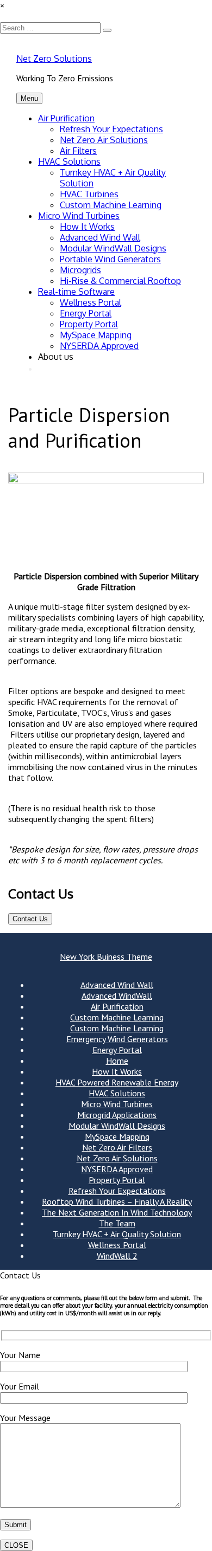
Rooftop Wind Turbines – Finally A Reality (117, 1201)
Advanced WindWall (117, 995)
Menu (29, 98)
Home (117, 1060)
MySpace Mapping (96, 334)
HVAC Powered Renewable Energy (116, 1082)
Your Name (20, 1354)
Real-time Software (76, 291)
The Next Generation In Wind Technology (117, 1212)
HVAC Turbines (89, 194)
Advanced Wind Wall (100, 237)
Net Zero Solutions (54, 58)
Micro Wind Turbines (79, 215)
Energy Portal (85, 313)
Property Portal (89, 324)
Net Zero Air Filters (117, 1147)
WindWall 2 (117, 1255)
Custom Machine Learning (110, 204)
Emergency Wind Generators (117, 1038)
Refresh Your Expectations (111, 129)
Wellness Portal (90, 302)
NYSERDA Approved (99, 345)
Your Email (19, 1386)
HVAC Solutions (69, 161)
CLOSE (16, 1545)
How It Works (87, 226)
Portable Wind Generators (110, 259)
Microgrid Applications (117, 1114)
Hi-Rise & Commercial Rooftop (120, 280)
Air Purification (66, 118)
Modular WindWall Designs (113, 248)
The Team (117, 1223)
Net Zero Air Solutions (104, 139)
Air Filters (78, 150)
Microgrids (80, 269)
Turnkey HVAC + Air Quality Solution (117, 1234)
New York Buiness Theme (106, 956)
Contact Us (30, 919)
